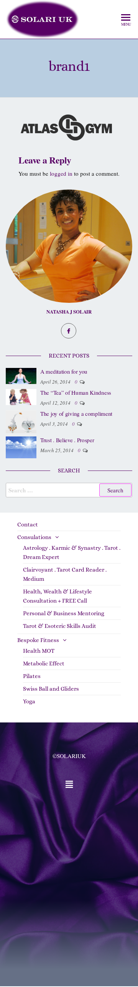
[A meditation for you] (21, 375)
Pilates (32, 676)
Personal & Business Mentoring (63, 613)
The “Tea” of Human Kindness (75, 392)
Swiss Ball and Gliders (51, 688)
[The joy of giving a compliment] (21, 421)
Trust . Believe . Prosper (67, 440)
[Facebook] (68, 330)
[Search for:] (69, 490)
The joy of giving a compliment (76, 413)
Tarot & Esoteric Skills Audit (59, 626)
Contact (27, 524)
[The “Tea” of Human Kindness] (21, 396)
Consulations (34, 537)
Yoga (29, 701)
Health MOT (38, 650)
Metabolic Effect (43, 663)
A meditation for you (63, 371)
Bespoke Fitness (38, 640)
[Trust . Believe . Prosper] (21, 446)
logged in (61, 173)
